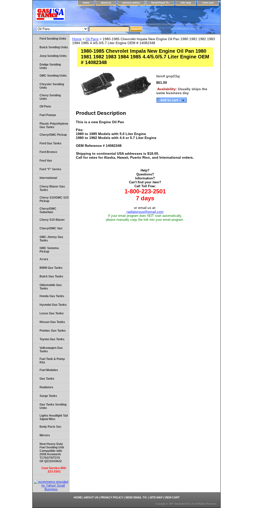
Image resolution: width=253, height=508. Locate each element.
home (86, 2)
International (48, 178)
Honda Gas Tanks (52, 296)
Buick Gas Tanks (51, 276)
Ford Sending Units (53, 38)
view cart (207, 2)
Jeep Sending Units (53, 56)
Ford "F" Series (50, 169)
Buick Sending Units (54, 47)
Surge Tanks (48, 396)
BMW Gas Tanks (51, 268)
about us (106, 2)
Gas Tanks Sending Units (53, 406)
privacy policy (131, 2)
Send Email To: (160, 2)
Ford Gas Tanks (51, 143)
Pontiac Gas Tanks (53, 330)
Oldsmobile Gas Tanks (51, 286)
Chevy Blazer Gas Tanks (52, 188)
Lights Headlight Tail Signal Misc (54, 417)
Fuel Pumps (48, 115)
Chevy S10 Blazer (52, 219)
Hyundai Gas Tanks (53, 304)
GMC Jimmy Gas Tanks (51, 238)
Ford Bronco (48, 152)
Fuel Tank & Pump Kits (52, 360)
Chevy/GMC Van (51, 228)
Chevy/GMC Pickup (53, 134)
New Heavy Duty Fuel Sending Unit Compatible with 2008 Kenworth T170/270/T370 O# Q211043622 (53, 457)
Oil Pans (92, 39)
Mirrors (45, 435)
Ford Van (46, 160)
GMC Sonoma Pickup (49, 249)
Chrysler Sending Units (52, 86)
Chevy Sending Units (50, 97)
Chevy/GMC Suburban (48, 210)
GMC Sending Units (53, 75)
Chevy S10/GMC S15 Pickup (54, 199)
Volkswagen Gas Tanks (51, 349)
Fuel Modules (49, 370)
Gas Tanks (47, 378)
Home (77, 39)
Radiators (46, 387)
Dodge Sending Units (50, 66)
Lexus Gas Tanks (52, 313)
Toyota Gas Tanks (52, 339)
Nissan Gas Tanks (52, 322)
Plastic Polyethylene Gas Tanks (54, 125)
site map (186, 2)
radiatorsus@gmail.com (145, 212)
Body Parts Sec (51, 426)
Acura (44, 259)
